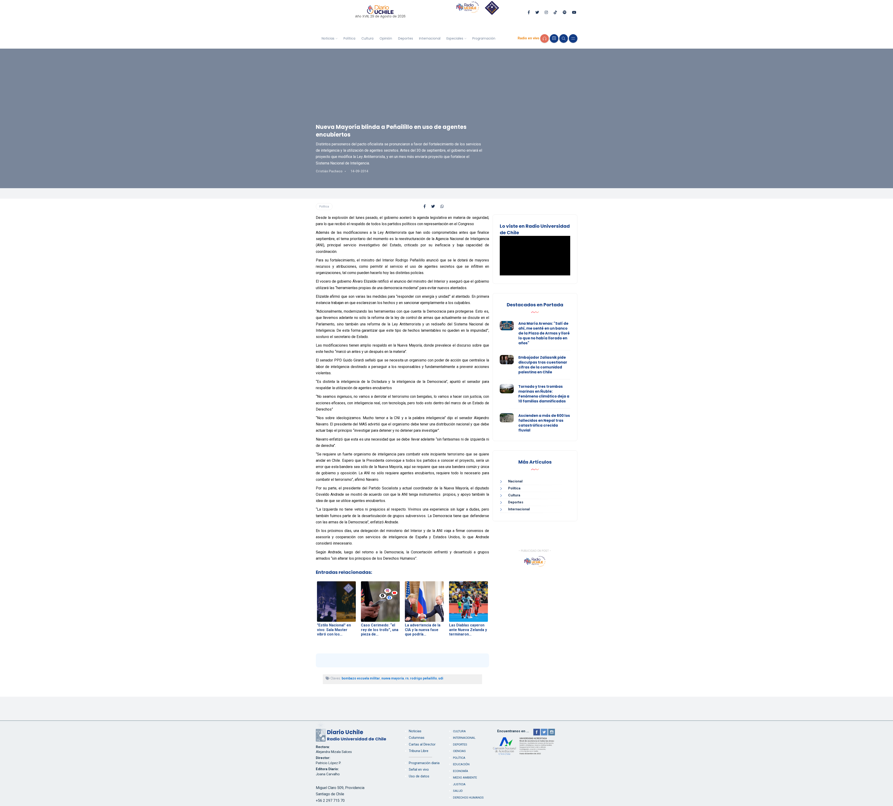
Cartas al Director (422, 744)
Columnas (416, 738)
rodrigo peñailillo (423, 678)
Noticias (328, 38)
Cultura (367, 38)
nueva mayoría (392, 678)
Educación (461, 764)
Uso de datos (419, 776)
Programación (483, 38)
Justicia (459, 784)
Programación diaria (424, 763)
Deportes (405, 38)
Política (349, 38)
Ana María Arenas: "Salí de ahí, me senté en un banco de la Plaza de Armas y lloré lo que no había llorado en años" (544, 333)
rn (407, 678)
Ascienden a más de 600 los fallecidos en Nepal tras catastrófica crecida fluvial (544, 423)
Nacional (515, 481)
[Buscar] (563, 38)
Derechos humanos (468, 797)
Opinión (386, 38)
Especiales (454, 38)
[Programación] (554, 38)
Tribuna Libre (418, 751)
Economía (460, 771)
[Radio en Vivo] (544, 38)
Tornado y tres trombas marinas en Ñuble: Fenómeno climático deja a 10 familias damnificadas (543, 394)
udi (440, 678)
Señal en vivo (419, 769)
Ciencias (459, 751)
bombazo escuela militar (361, 678)
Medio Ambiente (465, 777)
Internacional (429, 38)
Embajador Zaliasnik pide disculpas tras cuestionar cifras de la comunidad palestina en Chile (542, 365)
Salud (458, 791)
